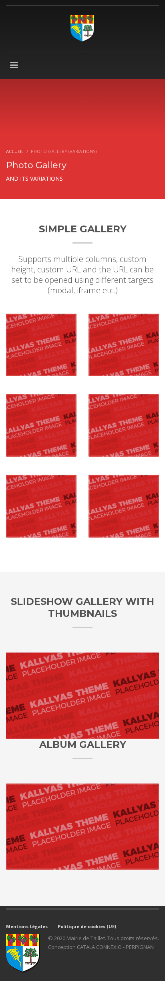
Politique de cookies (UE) (87, 926)
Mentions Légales (27, 926)
